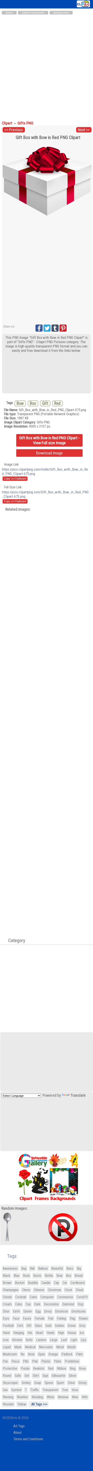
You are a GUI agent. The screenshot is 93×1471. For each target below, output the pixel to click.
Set (26, 1376)
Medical (30, 1347)
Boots (37, 1276)
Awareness (10, 1268)
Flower (83, 1318)
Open (41, 1354)
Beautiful (57, 1268)
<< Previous (13, 130)
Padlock (66, 1354)
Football (8, 1326)
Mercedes (46, 1347)
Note (31, 1354)
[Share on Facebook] (39, 328)
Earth (16, 1311)
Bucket (19, 1283)
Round (7, 1376)
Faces (27, 1318)
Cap (56, 1283)
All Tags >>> (38, 1404)
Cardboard (78, 1283)
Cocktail (20, 1297)
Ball (32, 1268)
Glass (38, 1326)
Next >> (84, 130)
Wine (75, 1397)
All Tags (19, 1426)
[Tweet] (47, 328)
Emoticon (61, 1311)
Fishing (61, 1318)
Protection (10, 1368)
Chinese (39, 1290)
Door (6, 1311)
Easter (27, 1311)
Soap (37, 1383)
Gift (45, 403)
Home (9, 12)
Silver (72, 1376)
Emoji (48, 1311)
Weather (22, 1397)
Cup (28, 1304)
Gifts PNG (25, 123)
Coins (33, 1297)
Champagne (11, 1290)
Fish (50, 1318)
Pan (5, 1361)
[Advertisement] (46, 65)
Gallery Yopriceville (33, 12)
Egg (38, 1311)
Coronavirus (65, 1297)
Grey (82, 1326)
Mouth (71, 1347)
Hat (29, 1333)
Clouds (7, 1297)
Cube (18, 1304)
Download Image (49, 453)
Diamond (68, 1304)
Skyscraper (10, 1383)
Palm (79, 1354)
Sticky (82, 1383)
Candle (45, 1283)
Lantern (41, 1340)
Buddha (33, 1283)
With (85, 1397)
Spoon (49, 1383)
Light (74, 1340)
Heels (51, 1333)
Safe (18, 1376)
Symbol (16, 1390)
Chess (26, 1290)
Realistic (39, 1368)
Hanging (18, 1333)
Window (63, 1397)
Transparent (50, 1390)
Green (72, 1326)
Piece (15, 1361)
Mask (17, 1347)
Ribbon (61, 1368)
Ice (82, 1333)
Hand (6, 1333)
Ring (72, 1368)
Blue (16, 1276)
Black (6, 1276)
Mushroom (10, 1354)
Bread (79, 1276)
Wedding (37, 1397)
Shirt (36, 1376)
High (61, 1333)
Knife (29, 1340)
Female (40, 1318)
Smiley (26, 1383)
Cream (7, 1304)
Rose (82, 1368)
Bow (20, 403)
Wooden (8, 1404)
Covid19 (82, 1297)
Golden (59, 1326)
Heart (39, 1333)
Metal (60, 1347)
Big (79, 1268)
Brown (7, 1283)
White (50, 1397)
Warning (8, 1397)
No (22, 1354)
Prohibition (72, 1361)
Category (14, 940)
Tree (65, 1390)
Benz (69, 1268)
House (71, 1333)
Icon (6, 1340)
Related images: (18, 509)
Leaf (64, 1340)
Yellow (21, 1404)
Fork (20, 1326)
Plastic (46, 1361)
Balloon (43, 1268)
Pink (35, 1361)
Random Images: (15, 1208)
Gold (48, 1326)
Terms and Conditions (28, 1439)
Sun (5, 1390)
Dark (37, 1304)
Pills (26, 1361)
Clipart (7, 123)
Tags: (10, 1256)
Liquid (7, 1347)
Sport (60, 1383)
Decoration (51, 1304)
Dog (80, 1304)
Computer (47, 1297)
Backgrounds (61, 12)
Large (54, 1340)
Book (26, 1276)
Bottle (49, 1276)
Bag (23, 1268)
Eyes (6, 1318)
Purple (25, 1368)
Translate (78, 1095)
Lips (83, 1340)
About (17, 1433)
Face (16, 1318)
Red (57, 403)
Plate (57, 1361)
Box (33, 403)
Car (65, 1283)
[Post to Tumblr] (55, 328)
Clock (68, 1290)
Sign (45, 1376)
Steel (71, 1383)
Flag (72, 1318)
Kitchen (17, 1340)
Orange (53, 1354)
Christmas (54, 1290)
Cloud (79, 1290)
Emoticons (78, 1311)
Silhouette (58, 1376)
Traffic (34, 1390)
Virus (75, 1390)
